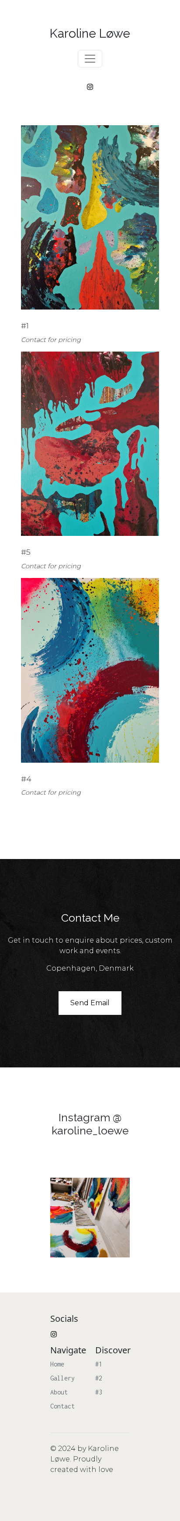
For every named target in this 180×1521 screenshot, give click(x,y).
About (59, 1392)
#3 (98, 1392)
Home (57, 1364)
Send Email (90, 1003)
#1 (98, 1364)
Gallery (62, 1378)
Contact (62, 1406)
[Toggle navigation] (90, 58)
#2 (98, 1378)
